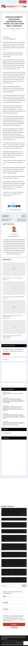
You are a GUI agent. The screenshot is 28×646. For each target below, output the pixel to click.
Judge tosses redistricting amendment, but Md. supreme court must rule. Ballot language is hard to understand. (14, 531)
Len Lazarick (8, 28)
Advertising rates (4, 497)
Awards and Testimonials (6, 488)
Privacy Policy (4, 501)
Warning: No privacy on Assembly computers (13, 296)
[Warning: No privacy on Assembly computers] (14, 288)
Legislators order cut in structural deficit (12, 277)
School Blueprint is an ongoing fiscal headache (13, 519)
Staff (2, 485)
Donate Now (6, 354)
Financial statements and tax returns (8, 491)
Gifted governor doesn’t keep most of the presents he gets (13, 316)
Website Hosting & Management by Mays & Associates (13, 637)
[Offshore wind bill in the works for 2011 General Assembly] (14, 327)
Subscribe (14, 624)
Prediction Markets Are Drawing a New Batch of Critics (13, 394)
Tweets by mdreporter (7, 433)
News (20, 28)
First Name (5, 602)
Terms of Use (4, 639)
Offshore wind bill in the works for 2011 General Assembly (12, 336)
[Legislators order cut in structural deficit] (14, 269)
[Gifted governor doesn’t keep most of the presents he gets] (14, 307)
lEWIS (4, 392)
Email (4, 596)
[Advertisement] (14, 372)
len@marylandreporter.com (14, 236)
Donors (2, 494)
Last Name (5, 609)
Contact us (3, 504)
